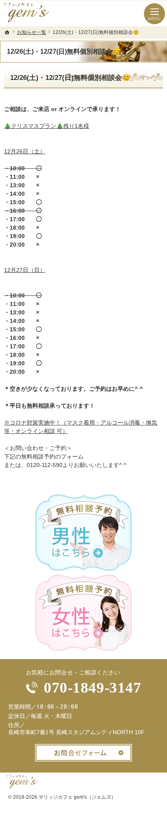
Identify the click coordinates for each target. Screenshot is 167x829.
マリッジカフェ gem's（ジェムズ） (77, 797)
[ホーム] (7, 32)
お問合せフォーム (83, 753)
